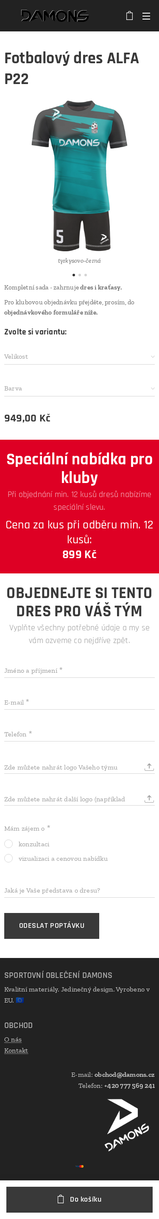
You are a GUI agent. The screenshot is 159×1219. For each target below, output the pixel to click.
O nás (13, 1039)
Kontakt (16, 1050)
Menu (146, 15)
